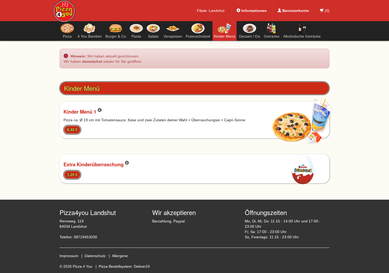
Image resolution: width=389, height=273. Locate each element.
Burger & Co (115, 36)
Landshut (216, 10)
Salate (153, 36)
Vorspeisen (173, 36)
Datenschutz (95, 256)
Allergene (120, 256)
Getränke (271, 36)
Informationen (253, 10)
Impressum (69, 256)
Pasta (136, 36)
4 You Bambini (90, 36)
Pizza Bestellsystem (115, 266)
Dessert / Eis (249, 36)
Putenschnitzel (198, 36)
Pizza (67, 36)
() (326, 10)
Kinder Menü (224, 36)
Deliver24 (142, 266)
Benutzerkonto (295, 10)
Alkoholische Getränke (302, 36)
